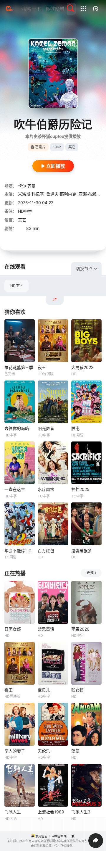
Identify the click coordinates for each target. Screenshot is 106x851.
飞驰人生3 (80, 811)
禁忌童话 (46, 628)
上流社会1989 (51, 811)
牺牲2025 (80, 489)
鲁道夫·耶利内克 (61, 193)
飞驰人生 (12, 811)
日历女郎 (12, 628)
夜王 (42, 367)
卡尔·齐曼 (27, 185)
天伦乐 (44, 750)
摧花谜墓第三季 (18, 367)
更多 (90, 572)
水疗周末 (46, 489)
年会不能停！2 (18, 550)
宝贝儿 (44, 689)
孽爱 (75, 750)
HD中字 (16, 285)
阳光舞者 (46, 428)
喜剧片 (40, 147)
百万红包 (46, 550)
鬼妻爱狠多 (81, 550)
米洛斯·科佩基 (31, 193)
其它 (22, 219)
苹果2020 (80, 628)
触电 (75, 428)
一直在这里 (14, 489)
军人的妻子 (14, 750)
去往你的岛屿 (16, 428)
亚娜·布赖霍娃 (92, 193)
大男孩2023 (82, 367)
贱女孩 (77, 689)
